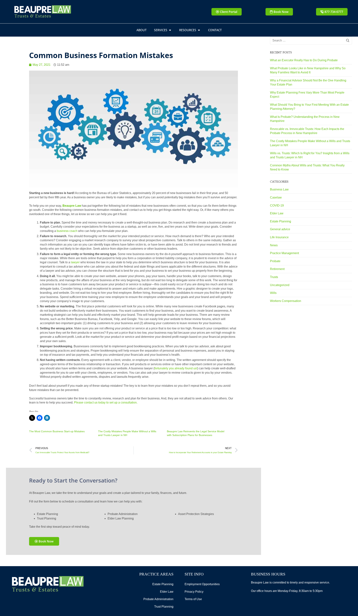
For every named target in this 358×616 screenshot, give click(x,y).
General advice (280, 229)
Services (160, 30)
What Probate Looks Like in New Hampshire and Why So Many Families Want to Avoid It (308, 70)
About (141, 30)
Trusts (274, 277)
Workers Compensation (285, 300)
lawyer (75, 262)
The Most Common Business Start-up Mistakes (57, 431)
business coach (67, 230)
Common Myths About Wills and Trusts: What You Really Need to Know (307, 167)
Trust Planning (163, 606)
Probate (275, 261)
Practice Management (284, 253)
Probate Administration (158, 599)
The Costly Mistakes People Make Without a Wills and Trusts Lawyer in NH (310, 143)
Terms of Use (193, 599)
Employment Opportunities (202, 584)
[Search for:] (311, 40)
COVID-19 (277, 205)
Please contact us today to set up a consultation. (105, 402)
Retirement (277, 269)
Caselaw (276, 197)
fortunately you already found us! (175, 368)
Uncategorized (279, 285)
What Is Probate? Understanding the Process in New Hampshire (305, 118)
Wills (273, 292)
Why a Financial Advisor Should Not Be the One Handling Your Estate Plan (308, 82)
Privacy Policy (194, 591)
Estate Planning (280, 221)
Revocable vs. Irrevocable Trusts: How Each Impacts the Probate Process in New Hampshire (307, 131)
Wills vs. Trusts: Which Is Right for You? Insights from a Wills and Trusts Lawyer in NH (309, 155)
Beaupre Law (71, 205)
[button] (279, 11)
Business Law (279, 189)
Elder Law (276, 213)
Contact (215, 30)
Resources (187, 30)
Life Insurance (279, 237)
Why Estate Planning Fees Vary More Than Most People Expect (307, 94)
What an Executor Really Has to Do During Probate (304, 60)
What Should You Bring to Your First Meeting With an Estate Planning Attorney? (309, 106)
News (274, 245)
